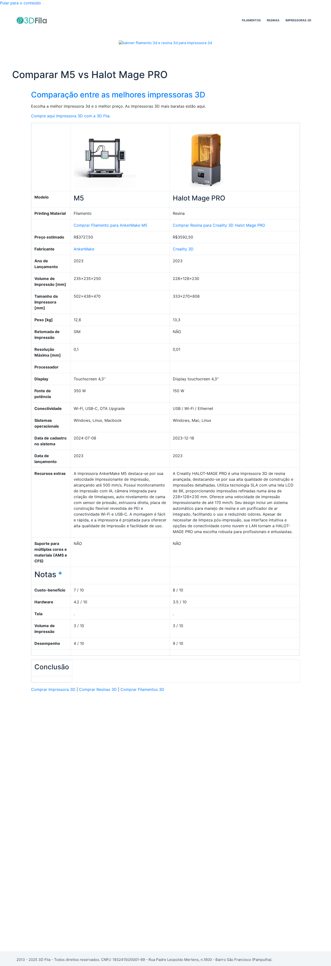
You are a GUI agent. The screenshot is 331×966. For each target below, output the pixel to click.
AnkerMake (84, 249)
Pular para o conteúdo (20, 2)
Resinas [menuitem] (273, 20)
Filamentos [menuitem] (251, 20)
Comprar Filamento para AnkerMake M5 (110, 225)
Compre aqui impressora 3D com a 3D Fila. (70, 115)
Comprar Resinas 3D (98, 689)
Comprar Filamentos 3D (142, 689)
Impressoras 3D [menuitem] (298, 20)
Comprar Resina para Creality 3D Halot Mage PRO (219, 225)
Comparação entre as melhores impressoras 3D (118, 94)
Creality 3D (183, 249)
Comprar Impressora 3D (53, 689)
